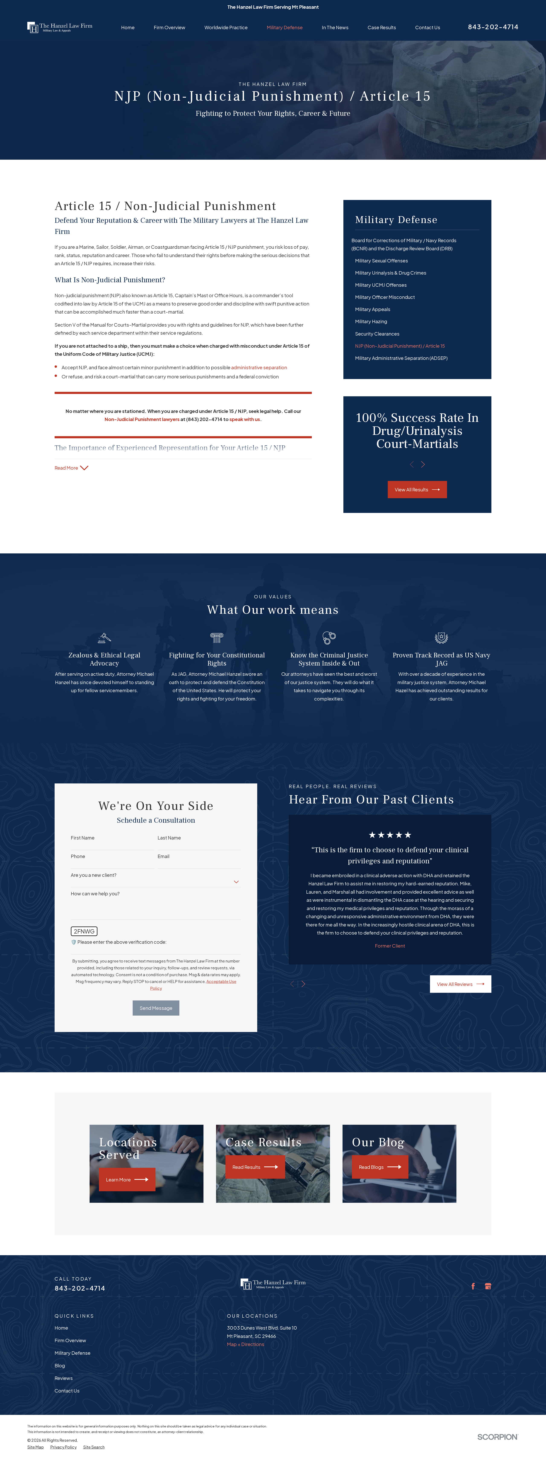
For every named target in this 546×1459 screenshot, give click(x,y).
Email (163, 856)
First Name (82, 837)
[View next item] (423, 464)
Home (61, 1328)
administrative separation (259, 367)
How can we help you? (95, 893)
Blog (60, 1365)
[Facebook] (473, 1286)
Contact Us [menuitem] (427, 27)
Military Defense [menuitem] (285, 27)
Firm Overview (70, 1340)
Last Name (169, 837)
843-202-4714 (493, 27)
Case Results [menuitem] (382, 27)
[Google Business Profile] (488, 1286)
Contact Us (67, 1391)
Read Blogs (371, 1167)
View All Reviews (455, 984)
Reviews (64, 1378)
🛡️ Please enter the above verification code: (119, 942)
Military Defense (72, 1353)
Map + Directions (245, 1344)
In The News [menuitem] (335, 27)
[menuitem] (417, 244)
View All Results (411, 489)
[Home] (59, 27)
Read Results (246, 1167)
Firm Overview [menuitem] (169, 27)
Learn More (118, 1180)
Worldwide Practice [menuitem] (226, 27)
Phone (78, 856)
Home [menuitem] (128, 27)
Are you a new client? (93, 875)
